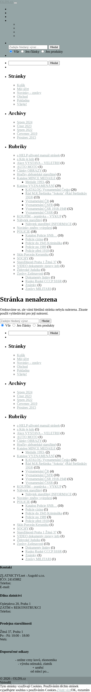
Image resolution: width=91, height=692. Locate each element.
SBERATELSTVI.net (15, 671)
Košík (21, 32)
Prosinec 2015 (26, 137)
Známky (31, 285)
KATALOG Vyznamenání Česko (47, 189)
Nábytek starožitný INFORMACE (48, 224)
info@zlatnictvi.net (23, 587)
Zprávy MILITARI (38, 289)
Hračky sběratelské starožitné (36, 174)
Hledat (54, 47)
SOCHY (23, 258)
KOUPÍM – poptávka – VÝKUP (39, 216)
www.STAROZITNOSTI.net (28, 639)
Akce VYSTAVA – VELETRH (38, 163)
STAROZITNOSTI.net (16, 667)
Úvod (12, 9)
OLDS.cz (6, 2)
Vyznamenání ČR (37, 201)
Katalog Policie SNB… (41, 235)
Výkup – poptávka (20, 16)
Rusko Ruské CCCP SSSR (43, 281)
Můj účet (23, 89)
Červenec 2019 (27, 133)
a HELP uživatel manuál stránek (38, 155)
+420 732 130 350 (24, 583)
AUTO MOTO (27, 166)
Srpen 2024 (24, 122)
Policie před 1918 (37, 250)
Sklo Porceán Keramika (33, 254)
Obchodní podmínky (31, 36)
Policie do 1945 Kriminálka (43, 243)
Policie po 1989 (35, 247)
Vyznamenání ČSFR (39, 205)
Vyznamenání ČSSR (39, 212)
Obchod (13, 20)
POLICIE (23, 231)
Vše (16, 51)
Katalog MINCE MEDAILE (36, 178)
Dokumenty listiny (37, 277)
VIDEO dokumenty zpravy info (38, 266)
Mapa (4, 615)
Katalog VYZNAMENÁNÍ (35, 186)
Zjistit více (64, 690)
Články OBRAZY (29, 170)
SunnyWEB (20, 682)
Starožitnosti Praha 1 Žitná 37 (37, 262)
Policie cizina (34, 239)
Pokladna (23, 28)
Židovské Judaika (28, 270)
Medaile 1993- (35, 182)
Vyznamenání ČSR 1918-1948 (45, 208)
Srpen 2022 (24, 130)
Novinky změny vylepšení (34, 228)
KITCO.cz (7, 660)
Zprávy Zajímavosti (30, 273)
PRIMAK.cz (8, 664)
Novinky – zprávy (20, 13)
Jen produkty (54, 51)
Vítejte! (22, 104)
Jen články (32, 51)
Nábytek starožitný (29, 220)
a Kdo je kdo (25, 159)
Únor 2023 (24, 126)
